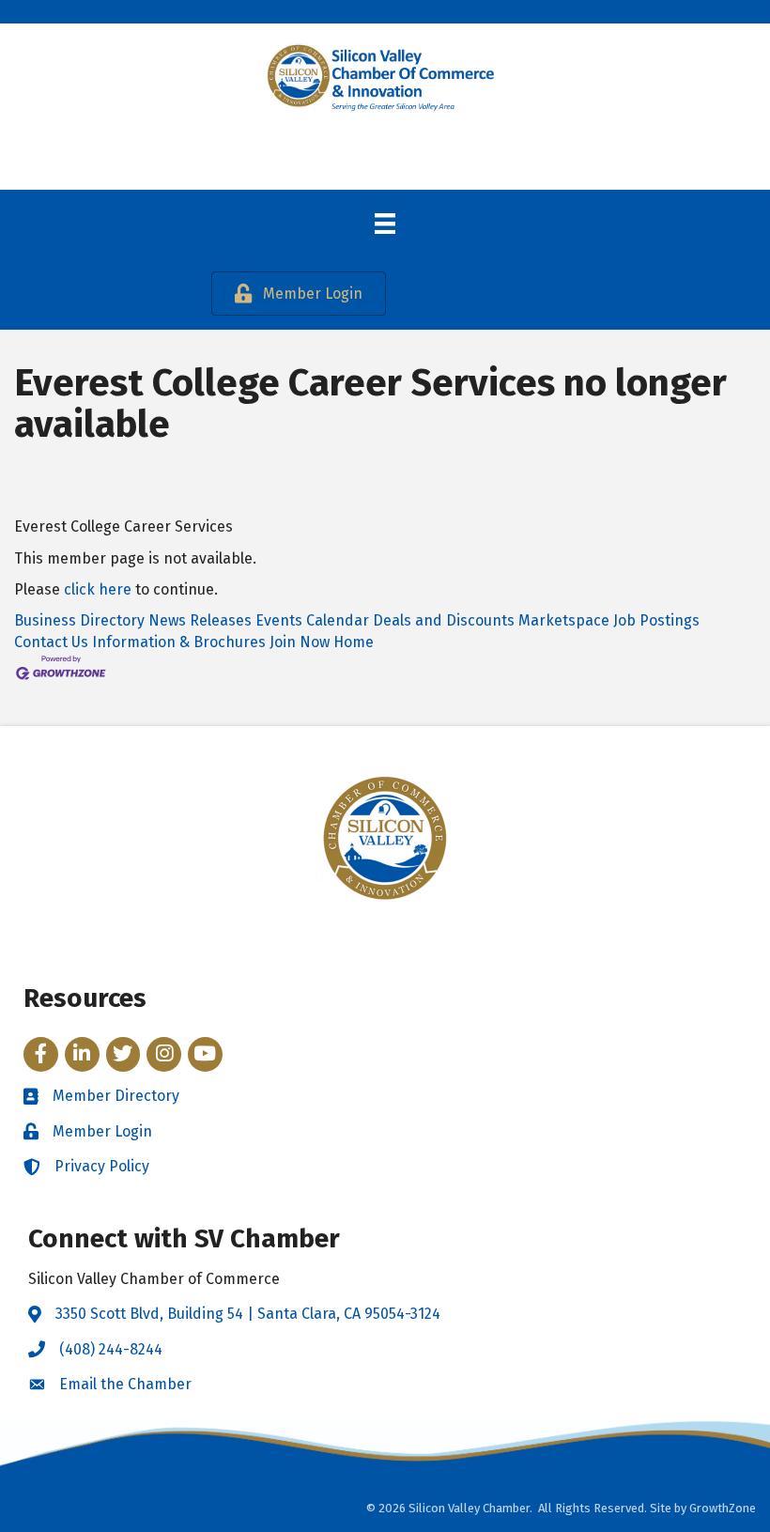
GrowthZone (722, 1508)
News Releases (200, 620)
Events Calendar (312, 620)
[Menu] (385, 223)
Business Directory (79, 620)
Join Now (300, 642)
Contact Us (51, 642)
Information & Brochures (179, 642)
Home (353, 642)
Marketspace (563, 620)
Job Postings (656, 620)
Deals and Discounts (444, 620)
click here (97, 589)
